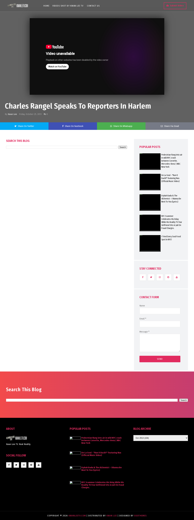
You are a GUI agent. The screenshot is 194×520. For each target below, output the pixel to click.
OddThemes (140, 515)
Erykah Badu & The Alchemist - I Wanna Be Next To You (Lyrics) (171, 198)
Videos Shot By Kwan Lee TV (67, 6)
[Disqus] (66, 235)
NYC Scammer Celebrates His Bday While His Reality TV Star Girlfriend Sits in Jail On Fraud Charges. (171, 222)
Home (46, 6)
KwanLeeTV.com (78, 515)
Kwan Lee (12, 114)
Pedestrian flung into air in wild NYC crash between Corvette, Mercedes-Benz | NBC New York (171, 161)
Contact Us (93, 6)
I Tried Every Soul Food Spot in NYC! (171, 238)
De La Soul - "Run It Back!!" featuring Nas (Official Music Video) (170, 178)
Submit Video (177, 5)
